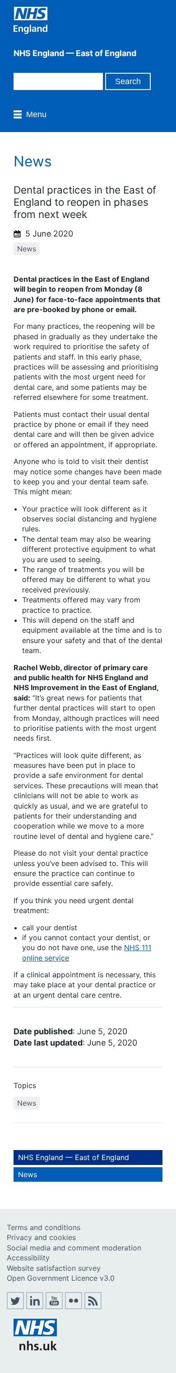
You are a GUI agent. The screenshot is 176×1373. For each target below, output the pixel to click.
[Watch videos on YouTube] (54, 1306)
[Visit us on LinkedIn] (34, 1306)
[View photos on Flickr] (73, 1306)
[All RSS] (93, 1306)
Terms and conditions (43, 1227)
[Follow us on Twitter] (15, 1306)
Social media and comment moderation (74, 1247)
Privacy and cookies (41, 1237)
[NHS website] (35, 1347)
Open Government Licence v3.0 (61, 1278)
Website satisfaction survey (54, 1268)
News (26, 248)
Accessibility (28, 1257)
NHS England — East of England (73, 1157)
